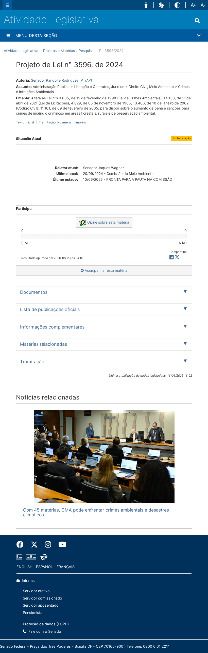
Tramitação (32, 361)
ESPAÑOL (44, 567)
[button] (146, 5)
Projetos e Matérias (59, 50)
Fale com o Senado (44, 631)
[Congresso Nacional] (31, 557)
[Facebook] (21, 544)
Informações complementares (52, 327)
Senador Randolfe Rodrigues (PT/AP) (61, 80)
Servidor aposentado (41, 605)
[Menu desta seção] (8, 35)
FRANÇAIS (66, 567)
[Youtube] (60, 544)
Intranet (28, 580)
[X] (177, 257)
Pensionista (32, 612)
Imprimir (81, 122)
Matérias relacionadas (43, 344)
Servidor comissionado (42, 598)
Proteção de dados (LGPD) (46, 624)
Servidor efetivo (36, 591)
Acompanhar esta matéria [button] (105, 270)
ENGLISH (24, 567)
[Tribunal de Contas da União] (43, 557)
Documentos (33, 292)
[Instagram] (48, 544)
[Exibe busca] (197, 20)
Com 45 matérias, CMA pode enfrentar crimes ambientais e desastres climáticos (96, 512)
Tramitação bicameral (55, 122)
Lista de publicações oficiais (50, 309)
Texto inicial (25, 122)
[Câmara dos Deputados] (20, 557)
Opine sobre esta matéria (107, 222)
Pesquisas (87, 50)
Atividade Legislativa (51, 19)
